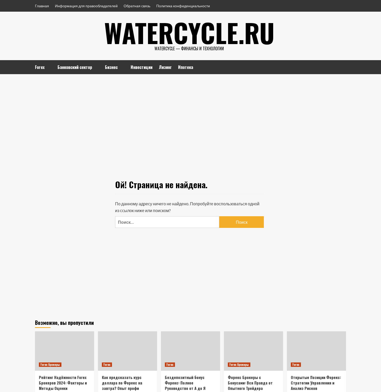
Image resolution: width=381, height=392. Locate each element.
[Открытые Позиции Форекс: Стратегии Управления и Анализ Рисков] (316, 351)
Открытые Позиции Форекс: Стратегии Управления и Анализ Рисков (316, 382)
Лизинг (165, 67)
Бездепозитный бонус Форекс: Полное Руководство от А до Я (185, 382)
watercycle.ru (189, 32)
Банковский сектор (75, 67)
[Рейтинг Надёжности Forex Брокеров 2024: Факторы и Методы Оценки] (64, 351)
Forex (40, 67)
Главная (42, 6)
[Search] (343, 66)
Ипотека (185, 67)
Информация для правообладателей (86, 6)
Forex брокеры (50, 364)
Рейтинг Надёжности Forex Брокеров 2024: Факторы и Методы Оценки (63, 382)
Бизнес (111, 67)
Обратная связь (137, 6)
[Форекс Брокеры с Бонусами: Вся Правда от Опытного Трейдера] (253, 351)
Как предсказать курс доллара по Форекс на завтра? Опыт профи (122, 382)
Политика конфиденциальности (183, 6)
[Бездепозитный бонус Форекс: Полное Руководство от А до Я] (190, 351)
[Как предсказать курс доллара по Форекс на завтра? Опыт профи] (127, 351)
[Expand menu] (48, 67)
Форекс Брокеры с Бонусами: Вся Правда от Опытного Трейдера (250, 382)
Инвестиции (141, 67)
